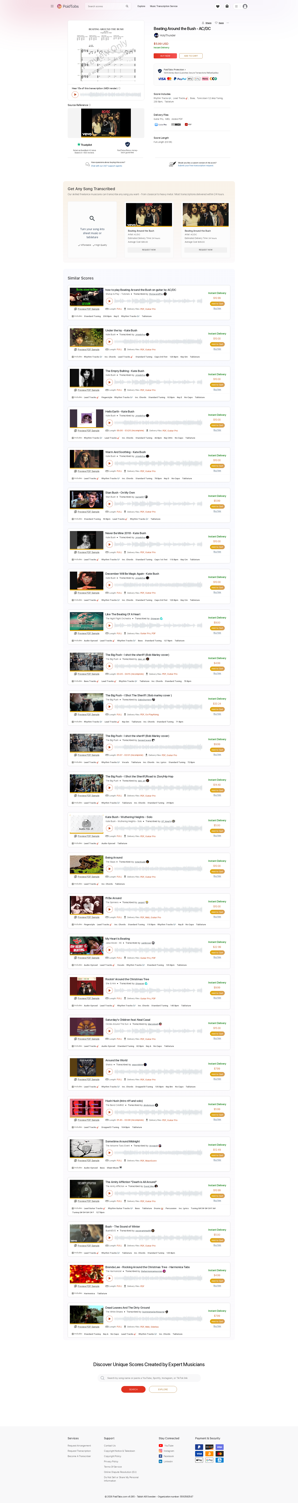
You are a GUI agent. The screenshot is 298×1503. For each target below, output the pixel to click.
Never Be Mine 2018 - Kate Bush (125, 533)
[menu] (52, 6)
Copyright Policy (112, 1456)
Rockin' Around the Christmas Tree (127, 979)
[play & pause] (75, 94)
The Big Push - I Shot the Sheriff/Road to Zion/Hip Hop (139, 776)
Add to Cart (191, 56)
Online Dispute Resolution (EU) (120, 1471)
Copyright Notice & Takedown (119, 1450)
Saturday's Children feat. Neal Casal (127, 1020)
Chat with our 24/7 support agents (106, 166)
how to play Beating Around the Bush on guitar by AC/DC (140, 290)
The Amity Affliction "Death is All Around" (131, 1182)
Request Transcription (79, 1450)
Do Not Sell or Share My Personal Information (121, 1479)
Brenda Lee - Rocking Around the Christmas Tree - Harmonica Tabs (147, 1267)
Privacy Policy (111, 1461)
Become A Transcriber (79, 1456)
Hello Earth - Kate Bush (119, 411)
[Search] (127, 6)
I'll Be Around (113, 898)
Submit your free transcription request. (196, 166)
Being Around (113, 857)
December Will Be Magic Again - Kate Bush (132, 573)
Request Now (149, 250)
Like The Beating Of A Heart (122, 614)
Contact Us (109, 1445)
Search (133, 1389)
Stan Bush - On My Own (120, 492)
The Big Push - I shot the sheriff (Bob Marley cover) (137, 655)
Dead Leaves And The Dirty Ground (127, 1307)
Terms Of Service (113, 1466)
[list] (236, 6)
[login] (245, 6)
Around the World (116, 1060)
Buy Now (165, 56)
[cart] (227, 6)
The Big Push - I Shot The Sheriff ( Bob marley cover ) (138, 695)
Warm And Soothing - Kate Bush (125, 452)
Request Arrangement (79, 1445)
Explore (163, 1389)
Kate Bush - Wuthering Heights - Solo (128, 817)
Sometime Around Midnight (122, 1141)
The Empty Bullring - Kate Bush (124, 371)
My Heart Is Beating (117, 938)
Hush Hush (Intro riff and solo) (124, 1101)
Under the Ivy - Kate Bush (121, 330)
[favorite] (217, 6)
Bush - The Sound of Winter (122, 1226)
